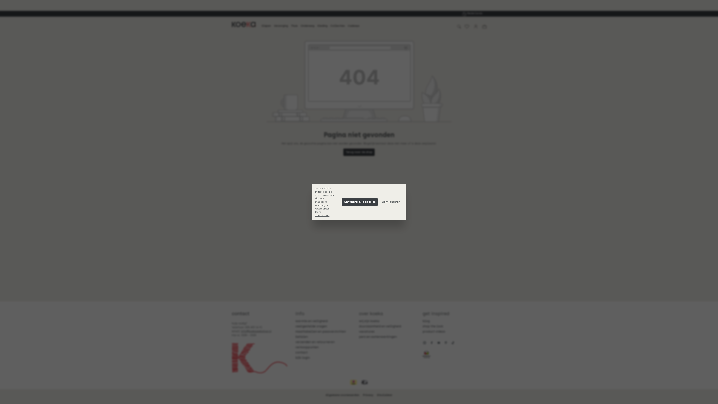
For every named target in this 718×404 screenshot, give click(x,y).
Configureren (391, 201)
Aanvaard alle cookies (359, 201)
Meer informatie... (322, 214)
